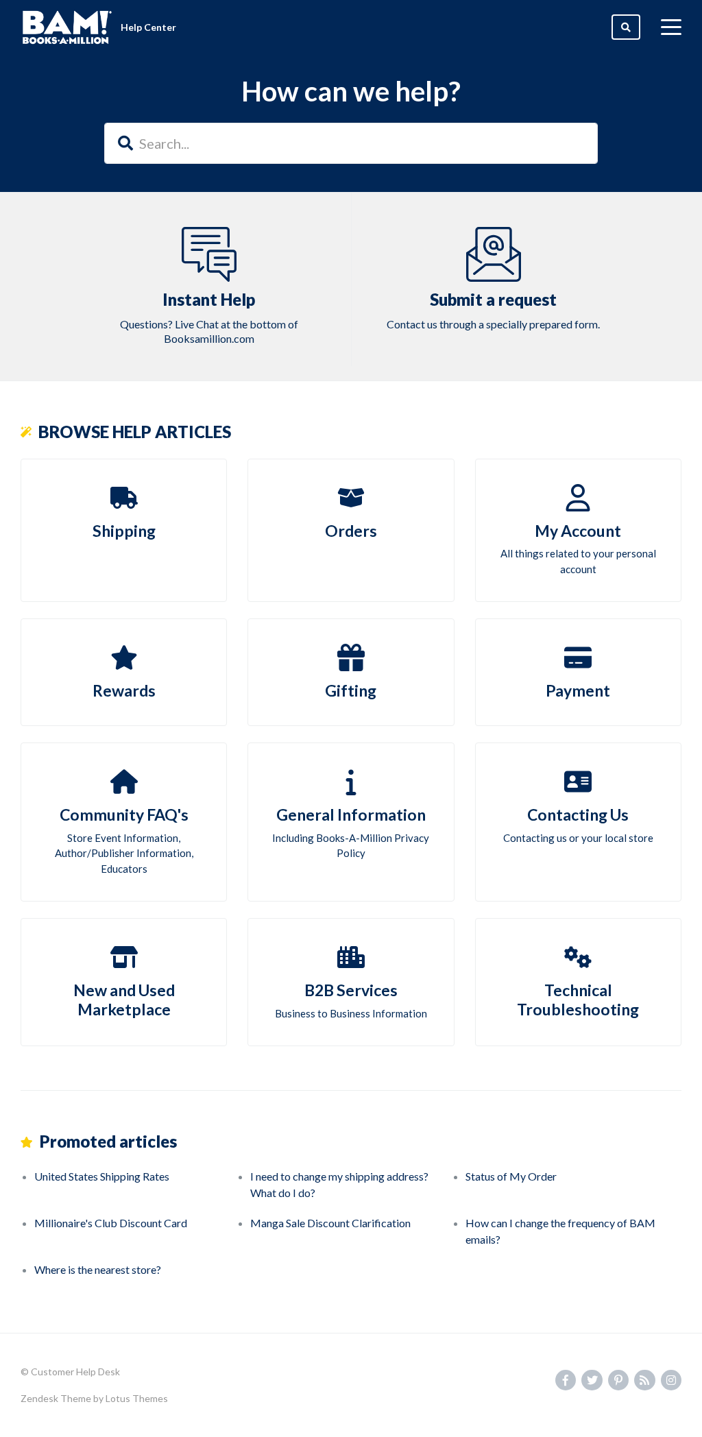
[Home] (67, 27)
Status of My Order (511, 1176)
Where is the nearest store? (97, 1269)
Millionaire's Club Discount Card (110, 1222)
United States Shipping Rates (101, 1176)
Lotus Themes (137, 1398)
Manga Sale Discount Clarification (330, 1222)
